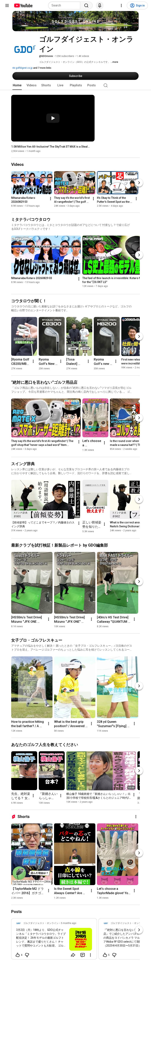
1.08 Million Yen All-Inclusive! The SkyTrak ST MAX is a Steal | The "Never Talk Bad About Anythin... (50, 146)
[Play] (53, 118)
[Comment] (83, 955)
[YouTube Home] (23, 5)
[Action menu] (90, 955)
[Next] (139, 183)
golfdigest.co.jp (23, 68)
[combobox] (65, 5)
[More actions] (50, 199)
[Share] (73, 955)
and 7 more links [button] (42, 68)
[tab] (17, 85)
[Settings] (121, 5)
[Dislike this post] (27, 955)
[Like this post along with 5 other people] (105, 955)
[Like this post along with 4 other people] (18, 955)
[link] (54, 940)
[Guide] (7, 5)
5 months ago (68, 923)
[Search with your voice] (100, 5)
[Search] (86, 5)
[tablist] (75, 85)
